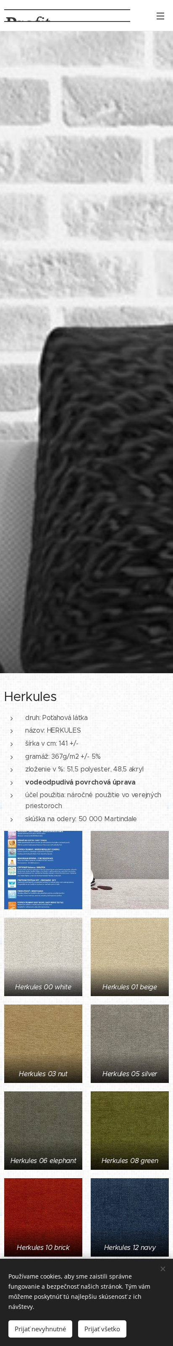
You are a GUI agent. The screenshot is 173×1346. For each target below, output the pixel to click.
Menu (160, 15)
